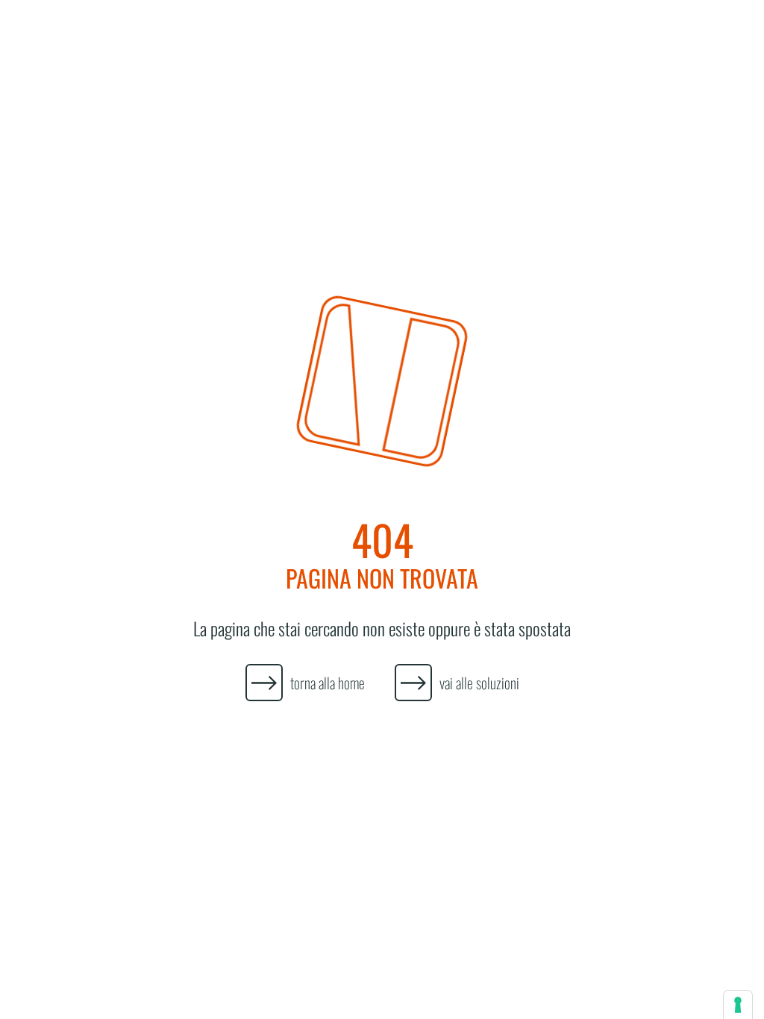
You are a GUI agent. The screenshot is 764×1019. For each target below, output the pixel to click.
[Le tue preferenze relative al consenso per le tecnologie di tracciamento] (738, 1005)
